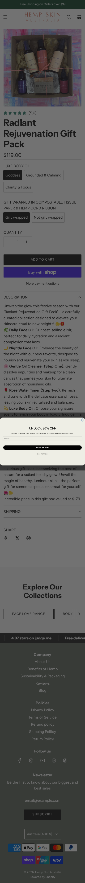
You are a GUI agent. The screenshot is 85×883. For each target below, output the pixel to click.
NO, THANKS (42, 454)
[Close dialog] (82, 420)
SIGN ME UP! (42, 448)
